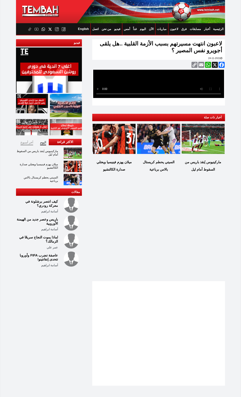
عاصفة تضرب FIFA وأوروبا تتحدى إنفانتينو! (39, 257)
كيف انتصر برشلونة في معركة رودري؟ (41, 203)
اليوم (143, 29)
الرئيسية (218, 29)
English (83, 29)
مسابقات (195, 29)
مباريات (162, 29)
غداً (135, 29)
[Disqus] (158, 230)
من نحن (106, 29)
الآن (151, 29)
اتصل (95, 29)
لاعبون (174, 29)
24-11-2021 (214, 58)
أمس (127, 29)
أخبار (207, 29)
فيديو (117, 29)
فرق (184, 29)
